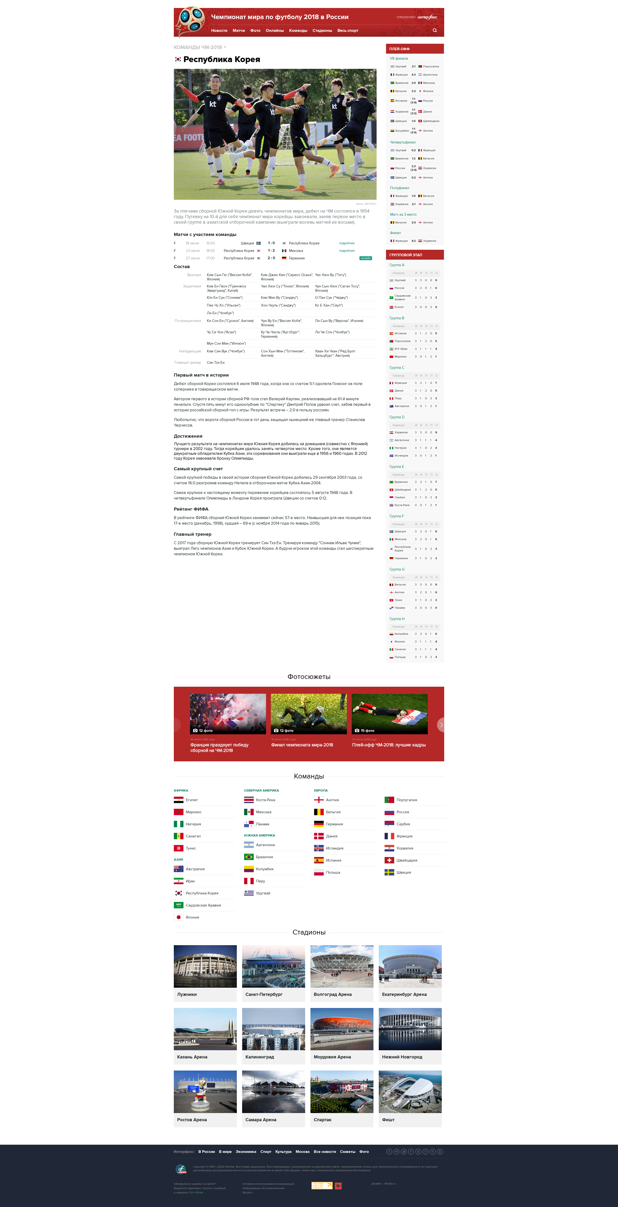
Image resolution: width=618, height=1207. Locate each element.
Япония (400, 641)
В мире (225, 1151)
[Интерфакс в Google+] (425, 1152)
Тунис (398, 600)
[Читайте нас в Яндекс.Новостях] (389, 1152)
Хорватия (401, 432)
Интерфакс (184, 1151)
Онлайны (275, 30)
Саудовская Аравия (403, 297)
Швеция (247, 243)
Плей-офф (399, 49)
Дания (399, 391)
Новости (219, 30)
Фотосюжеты (309, 676)
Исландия (401, 455)
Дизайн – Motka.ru (383, 1184)
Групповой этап (405, 255)
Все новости (325, 1151)
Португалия (403, 341)
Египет (399, 307)
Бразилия (401, 482)
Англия (399, 592)
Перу (398, 398)
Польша (400, 657)
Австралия (402, 406)
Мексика (296, 251)
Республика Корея (304, 243)
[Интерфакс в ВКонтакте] (418, 1152)
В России (206, 1151)
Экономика (246, 1151)
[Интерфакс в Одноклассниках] (440, 1152)
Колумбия (401, 634)
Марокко (401, 356)
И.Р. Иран (401, 349)
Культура (283, 1151)
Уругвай (400, 280)
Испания (401, 333)
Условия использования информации (268, 1184)
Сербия (400, 497)
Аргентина (402, 440)
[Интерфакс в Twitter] (404, 1152)
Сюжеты (347, 1151)
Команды (298, 30)
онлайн (366, 258)
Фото (255, 30)
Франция (401, 383)
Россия (399, 288)
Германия (297, 258)
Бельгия (400, 584)
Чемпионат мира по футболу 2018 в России (280, 17)
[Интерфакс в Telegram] (396, 1152)
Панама (400, 608)
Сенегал (400, 649)
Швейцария (403, 490)
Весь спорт (347, 30)
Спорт (265, 1151)
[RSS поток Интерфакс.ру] (433, 1152)
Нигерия (401, 448)
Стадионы (322, 30)
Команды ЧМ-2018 (198, 47)
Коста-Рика (402, 505)
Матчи (239, 30)
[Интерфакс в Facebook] (411, 1152)
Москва (303, 1151)
